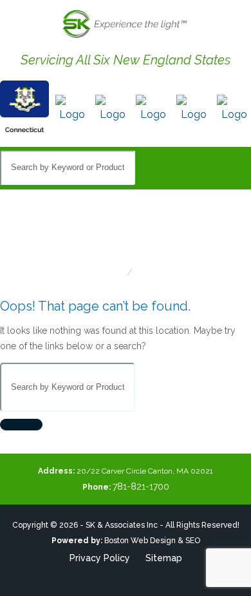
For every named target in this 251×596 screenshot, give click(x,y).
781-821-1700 (141, 486)
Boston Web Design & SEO (152, 540)
